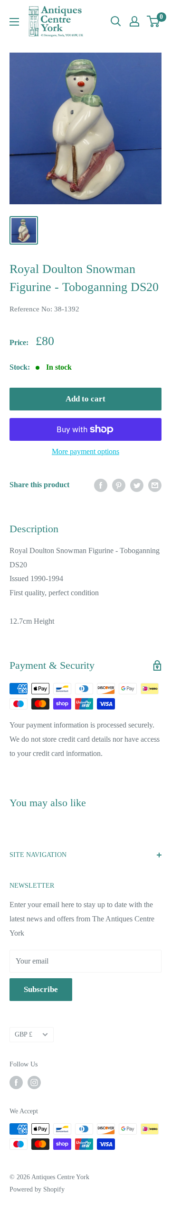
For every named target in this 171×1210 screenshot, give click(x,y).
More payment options (85, 451)
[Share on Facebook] (100, 485)
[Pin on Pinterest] (118, 485)
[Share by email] (155, 485)
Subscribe (41, 989)
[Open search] (116, 21)
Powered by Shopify (37, 1189)
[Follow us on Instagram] (34, 1082)
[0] (154, 21)
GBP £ (23, 1034)
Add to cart (85, 398)
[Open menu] (14, 22)
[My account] (134, 21)
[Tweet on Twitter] (136, 485)
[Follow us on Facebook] (16, 1082)
